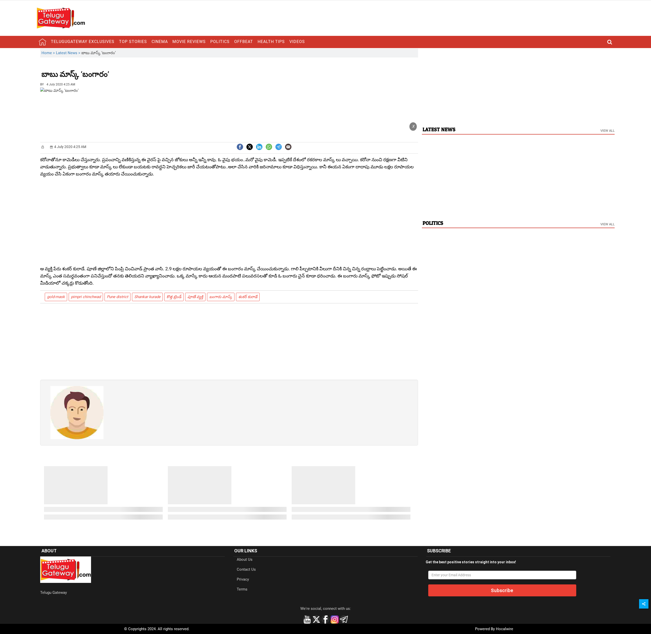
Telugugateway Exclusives (82, 41)
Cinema (160, 41)
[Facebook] (240, 146)
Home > (48, 53)
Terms (242, 589)
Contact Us (246, 569)
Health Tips (271, 41)
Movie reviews (189, 41)
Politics (220, 41)
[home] (42, 42)
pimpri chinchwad (86, 296)
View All (607, 130)
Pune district (117, 296)
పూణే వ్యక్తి (195, 296)
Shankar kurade (147, 296)
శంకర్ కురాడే (247, 296)
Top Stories (133, 41)
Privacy (243, 579)
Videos (297, 41)
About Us (245, 559)
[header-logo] (60, 18)
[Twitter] (249, 146)
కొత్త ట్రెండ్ (174, 296)
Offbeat (243, 41)
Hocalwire (504, 629)
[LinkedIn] (259, 146)
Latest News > (68, 53)
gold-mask (56, 296)
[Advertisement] (137, 70)
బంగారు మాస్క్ (220, 296)
